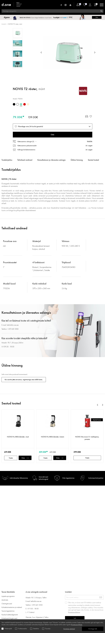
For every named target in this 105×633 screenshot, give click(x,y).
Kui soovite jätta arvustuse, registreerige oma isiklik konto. (24, 379)
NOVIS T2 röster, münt (15, 24)
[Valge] (17, 104)
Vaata (11, 458)
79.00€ (18, 117)
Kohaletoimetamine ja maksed (12, 607)
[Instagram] (65, 5)
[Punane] (24, 104)
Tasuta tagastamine (8, 611)
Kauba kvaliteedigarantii (10, 614)
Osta (23, 458)
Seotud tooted (93, 160)
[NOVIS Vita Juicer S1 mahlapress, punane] (87, 423)
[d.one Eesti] (12, 5)
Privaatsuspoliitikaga (74, 612)
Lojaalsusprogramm (8, 596)
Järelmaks (5, 600)
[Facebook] (61, 5)
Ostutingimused (7, 603)
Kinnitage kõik (92, 629)
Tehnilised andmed (24, 160)
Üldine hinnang (77, 160)
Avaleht (4, 24)
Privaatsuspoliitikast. (76, 625)
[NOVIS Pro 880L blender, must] (18, 423)
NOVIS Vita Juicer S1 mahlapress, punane (87, 438)
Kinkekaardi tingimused (9, 618)
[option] (67, 52)
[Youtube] (70, 5)
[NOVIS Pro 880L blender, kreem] (52, 423)
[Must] (14, 104)
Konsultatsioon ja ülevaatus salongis (51, 160)
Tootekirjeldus (7, 160)
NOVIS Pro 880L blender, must (18, 437)
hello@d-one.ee (36, 601)
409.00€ (42, 452)
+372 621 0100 (37, 605)
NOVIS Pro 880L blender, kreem (52, 437)
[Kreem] (28, 104)
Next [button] (94, 52)
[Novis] (83, 91)
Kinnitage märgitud (69, 629)
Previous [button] (42, 52)
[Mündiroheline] (21, 104)
